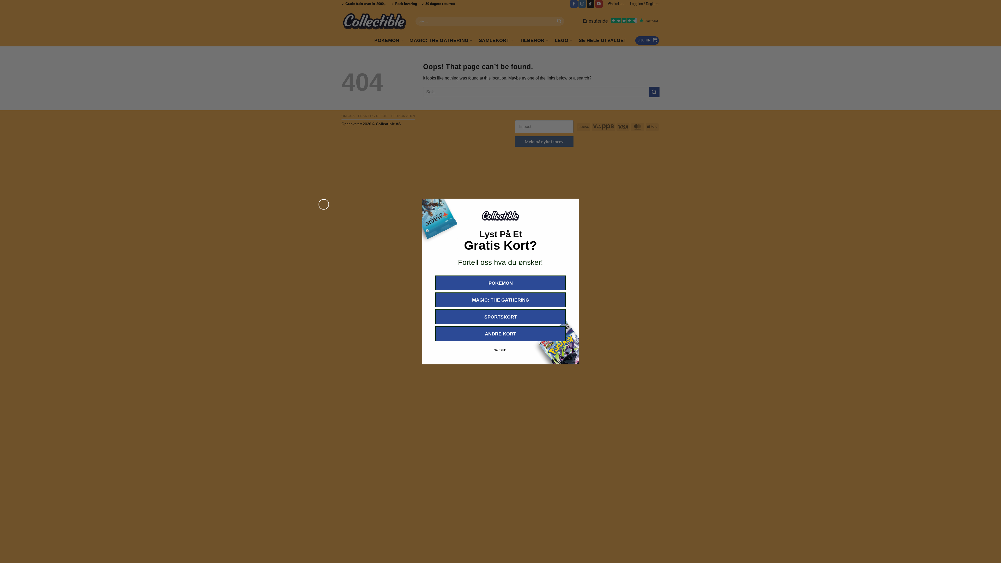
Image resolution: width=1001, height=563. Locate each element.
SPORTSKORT (500, 317)
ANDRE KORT (500, 333)
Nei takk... (501, 350)
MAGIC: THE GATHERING (500, 300)
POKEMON (501, 283)
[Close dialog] (323, 204)
